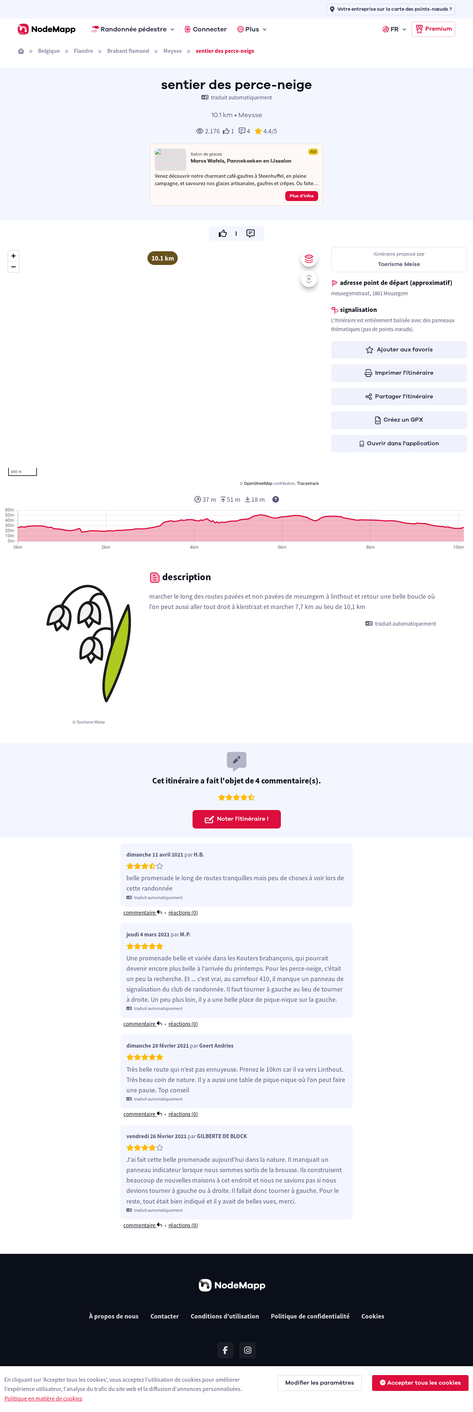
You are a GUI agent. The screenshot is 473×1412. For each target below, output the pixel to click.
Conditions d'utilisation (225, 1316)
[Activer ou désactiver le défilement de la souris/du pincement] (309, 279)
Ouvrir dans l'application (403, 443)
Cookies (372, 1316)
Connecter (210, 29)
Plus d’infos (302, 196)
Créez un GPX (403, 420)
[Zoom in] (13, 256)
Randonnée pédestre (134, 29)
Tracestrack (308, 483)
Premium (438, 29)
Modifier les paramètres (319, 1383)
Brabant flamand (128, 50)
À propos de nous (114, 1316)
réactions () (183, 912)
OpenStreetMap (258, 483)
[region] (162, 367)
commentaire (140, 912)
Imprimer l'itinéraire (404, 373)
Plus (252, 29)
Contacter (164, 1316)
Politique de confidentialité (310, 1316)
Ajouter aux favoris (405, 350)
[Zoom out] (13, 266)
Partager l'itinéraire (404, 396)
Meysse (172, 50)
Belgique (49, 50)
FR (395, 29)
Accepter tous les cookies (424, 1383)
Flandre (83, 50)
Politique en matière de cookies (43, 1398)
